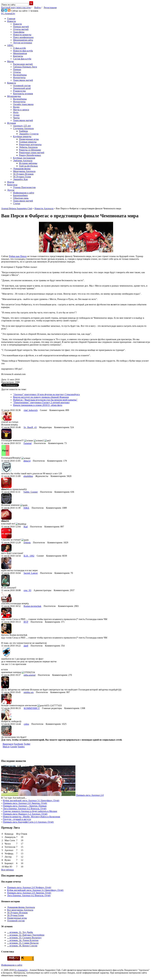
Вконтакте (8, 744)
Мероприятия (20, 53)
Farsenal (27, 443)
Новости (11, 21)
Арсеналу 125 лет (22, 125)
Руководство (19, 91)
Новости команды (22, 34)
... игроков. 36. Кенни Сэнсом (22, 945)
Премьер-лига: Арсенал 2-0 (90, 795)
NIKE (26, 508)
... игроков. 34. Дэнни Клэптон (22, 940)
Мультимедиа (14, 96)
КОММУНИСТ (32, 708)
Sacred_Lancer (31, 573)
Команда (11, 83)
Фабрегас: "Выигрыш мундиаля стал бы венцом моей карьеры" (45, 399)
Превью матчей (21, 26)
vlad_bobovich (31, 410)
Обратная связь (20, 198)
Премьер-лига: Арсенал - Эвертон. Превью (25, 806)
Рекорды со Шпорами (30, 150)
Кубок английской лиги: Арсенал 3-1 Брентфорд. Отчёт (31, 800)
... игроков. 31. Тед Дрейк (20, 932)
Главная (11, 18)
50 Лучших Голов (22, 176)
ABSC (10, 45)
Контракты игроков (23, 93)
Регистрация (50, 7)
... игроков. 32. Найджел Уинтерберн (25, 935)
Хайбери (23, 131)
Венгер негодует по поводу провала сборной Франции (41, 397)
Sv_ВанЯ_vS (30, 427)
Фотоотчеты (19, 77)
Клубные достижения (24, 158)
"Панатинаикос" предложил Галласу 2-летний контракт (41, 402)
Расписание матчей (23, 64)
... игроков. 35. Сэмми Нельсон (23, 943)
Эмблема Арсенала (22, 160)
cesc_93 (27, 590)
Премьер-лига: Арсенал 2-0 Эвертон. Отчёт (25, 803)
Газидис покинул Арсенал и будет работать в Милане (30, 811)
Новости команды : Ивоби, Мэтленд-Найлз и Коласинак (31, 816)
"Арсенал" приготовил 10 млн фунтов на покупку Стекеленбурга (46, 394)
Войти (37, 7)
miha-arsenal (29, 675)
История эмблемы (28, 163)
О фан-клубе (19, 48)
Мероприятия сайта (23, 40)
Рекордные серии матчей (31, 152)
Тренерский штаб (22, 88)
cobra (26, 724)
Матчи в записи (21, 109)
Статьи (16, 203)
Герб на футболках (28, 166)
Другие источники (22, 42)
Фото (15, 112)
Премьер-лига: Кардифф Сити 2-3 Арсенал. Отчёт (28, 822)
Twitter (27, 744)
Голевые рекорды (28, 142)
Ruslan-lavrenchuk (32, 606)
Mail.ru (6, 746)
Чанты (16, 117)
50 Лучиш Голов (15, 915)
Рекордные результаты (30, 144)
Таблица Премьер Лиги (25, 66)
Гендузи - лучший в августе (17, 819)
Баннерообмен (20, 195)
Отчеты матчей (20, 29)
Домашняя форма (22, 168)
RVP (26, 622)
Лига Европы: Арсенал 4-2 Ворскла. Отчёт (24, 808)
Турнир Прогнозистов (24, 187)
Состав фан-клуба (22, 58)
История (11, 123)
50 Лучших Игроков (23, 174)
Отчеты (17, 72)
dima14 (26, 461)
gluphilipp (28, 476)
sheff (26, 645)
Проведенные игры (29, 139)
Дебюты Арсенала (28, 147)
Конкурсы (12, 184)
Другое (10, 190)
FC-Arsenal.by (8, 13)
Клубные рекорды (22, 136)
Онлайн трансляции (23, 104)
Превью (17, 69)
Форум (10, 182)
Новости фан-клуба (23, 50)
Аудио (16, 115)
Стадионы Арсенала (23, 128)
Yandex (21, 746)
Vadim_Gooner (30, 492)
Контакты (18, 56)
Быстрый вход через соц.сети (16, 7)
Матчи (10, 61)
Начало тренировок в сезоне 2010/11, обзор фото (37, 405)
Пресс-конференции (23, 37)
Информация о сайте (23, 192)
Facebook (18, 744)
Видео (16, 107)
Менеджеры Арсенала (24, 171)
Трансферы (18, 32)
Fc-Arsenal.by (21, 970)
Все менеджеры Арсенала (20, 910)
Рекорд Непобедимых (30, 155)
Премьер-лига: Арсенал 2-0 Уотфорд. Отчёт (29, 887)
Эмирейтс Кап (20, 179)
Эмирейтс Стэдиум (28, 133)
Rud (26, 526)
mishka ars (29, 692)
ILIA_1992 (29, 555)
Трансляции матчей (23, 80)
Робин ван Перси (18, 256)
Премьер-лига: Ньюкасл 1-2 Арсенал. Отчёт (25, 814)
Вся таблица (7, 869)
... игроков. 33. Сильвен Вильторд (24, 937)
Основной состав (22, 85)
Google (13, 746)
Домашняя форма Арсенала (21, 907)
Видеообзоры (20, 75)
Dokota (27, 542)
